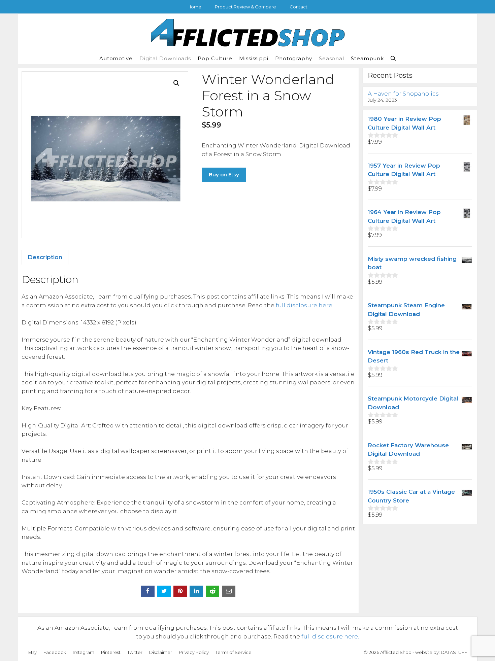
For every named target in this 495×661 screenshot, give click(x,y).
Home (194, 6)
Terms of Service (234, 652)
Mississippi (253, 58)
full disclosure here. (304, 305)
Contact (298, 6)
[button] (393, 58)
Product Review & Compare (245, 6)
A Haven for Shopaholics (403, 93)
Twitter (134, 652)
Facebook (54, 652)
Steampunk (367, 58)
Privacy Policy (194, 652)
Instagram (83, 652)
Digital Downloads (165, 58)
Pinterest (111, 652)
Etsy (32, 652)
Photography (293, 58)
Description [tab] (45, 257)
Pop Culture (215, 58)
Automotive (116, 58)
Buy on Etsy (224, 174)
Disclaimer (160, 652)
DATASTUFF (454, 652)
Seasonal (331, 58)
